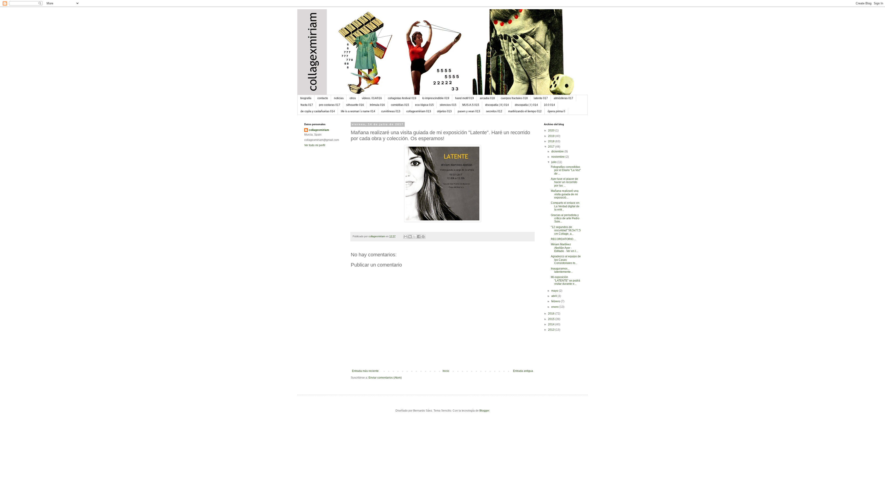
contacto (322, 98)
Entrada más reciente (365, 371)
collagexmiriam (319, 130)
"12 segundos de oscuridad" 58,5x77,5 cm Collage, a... (566, 230)
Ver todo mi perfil (314, 145)
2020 (551, 130)
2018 (551, 141)
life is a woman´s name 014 (358, 111)
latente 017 (541, 98)
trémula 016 (377, 105)
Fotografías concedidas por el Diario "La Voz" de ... (566, 170)
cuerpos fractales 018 (514, 98)
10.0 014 (549, 105)
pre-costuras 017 (329, 105)
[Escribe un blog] (410, 236)
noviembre (558, 156)
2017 (551, 146)
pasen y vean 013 (469, 111)
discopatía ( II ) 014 (497, 105)
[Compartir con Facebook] (418, 236)
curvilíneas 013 (390, 111)
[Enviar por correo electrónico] (405, 236)
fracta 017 (307, 105)
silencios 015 (448, 105)
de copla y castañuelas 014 (318, 111)
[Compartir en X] (414, 236)
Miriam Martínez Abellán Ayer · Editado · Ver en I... (564, 248)
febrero (556, 301)
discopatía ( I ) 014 (526, 105)
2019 (551, 136)
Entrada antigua (523, 371)
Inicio (445, 371)
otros (353, 98)
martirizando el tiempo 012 (525, 111)
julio (554, 162)
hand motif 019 (464, 98)
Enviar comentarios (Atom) (385, 377)
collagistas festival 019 (402, 98)
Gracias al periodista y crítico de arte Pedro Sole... (565, 218)
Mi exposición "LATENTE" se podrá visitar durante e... (565, 280)
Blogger (484, 410)
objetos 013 (444, 111)
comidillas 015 (400, 105)
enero (555, 306)
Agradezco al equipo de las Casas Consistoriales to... (566, 260)
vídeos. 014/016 (372, 98)
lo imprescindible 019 (435, 98)
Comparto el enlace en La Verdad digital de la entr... (565, 206)
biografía (305, 98)
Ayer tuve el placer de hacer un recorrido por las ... (564, 182)
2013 (551, 329)
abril (554, 296)
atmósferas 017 (563, 98)
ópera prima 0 (556, 111)
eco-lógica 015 (424, 105)
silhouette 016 (355, 105)
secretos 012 (494, 111)
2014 (551, 324)
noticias (339, 98)
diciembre (557, 151)
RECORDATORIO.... (563, 239)
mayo (555, 290)
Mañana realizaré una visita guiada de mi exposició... (564, 194)
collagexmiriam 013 (418, 111)
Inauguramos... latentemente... (562, 270)
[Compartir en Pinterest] (423, 236)
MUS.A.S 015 (470, 105)
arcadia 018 (487, 98)
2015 (551, 319)
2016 (551, 313)
